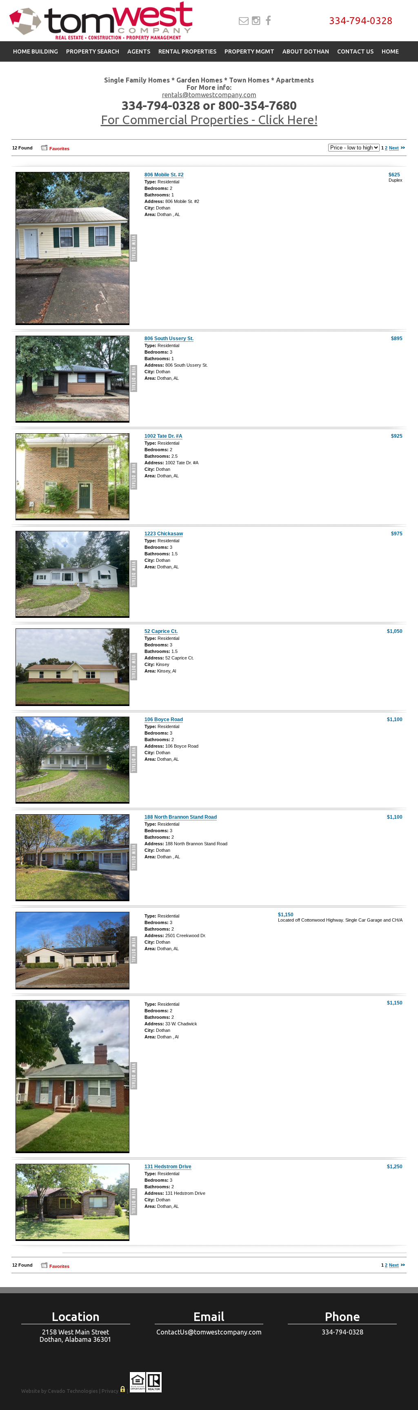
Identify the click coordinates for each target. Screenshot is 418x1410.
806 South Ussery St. (169, 338)
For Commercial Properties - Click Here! (209, 120)
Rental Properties (187, 51)
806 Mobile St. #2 (164, 175)
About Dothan (305, 51)
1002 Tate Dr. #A (163, 436)
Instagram (256, 21)
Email (244, 21)
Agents (138, 51)
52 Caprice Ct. (161, 631)
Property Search (92, 51)
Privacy (110, 1391)
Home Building (35, 51)
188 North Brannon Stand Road (181, 817)
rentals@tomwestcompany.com (209, 94)
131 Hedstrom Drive (168, 1166)
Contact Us (355, 51)
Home (390, 51)
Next (394, 147)
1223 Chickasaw (164, 534)
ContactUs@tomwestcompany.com (209, 1332)
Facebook (268, 21)
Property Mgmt (249, 51)
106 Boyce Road (164, 719)
